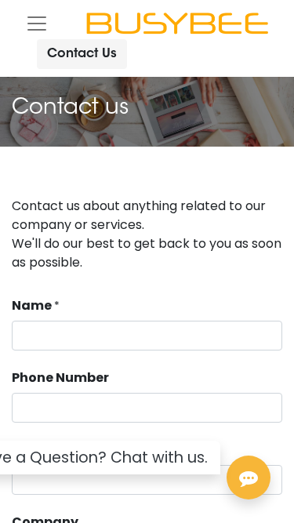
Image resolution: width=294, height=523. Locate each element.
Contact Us (82, 54)
